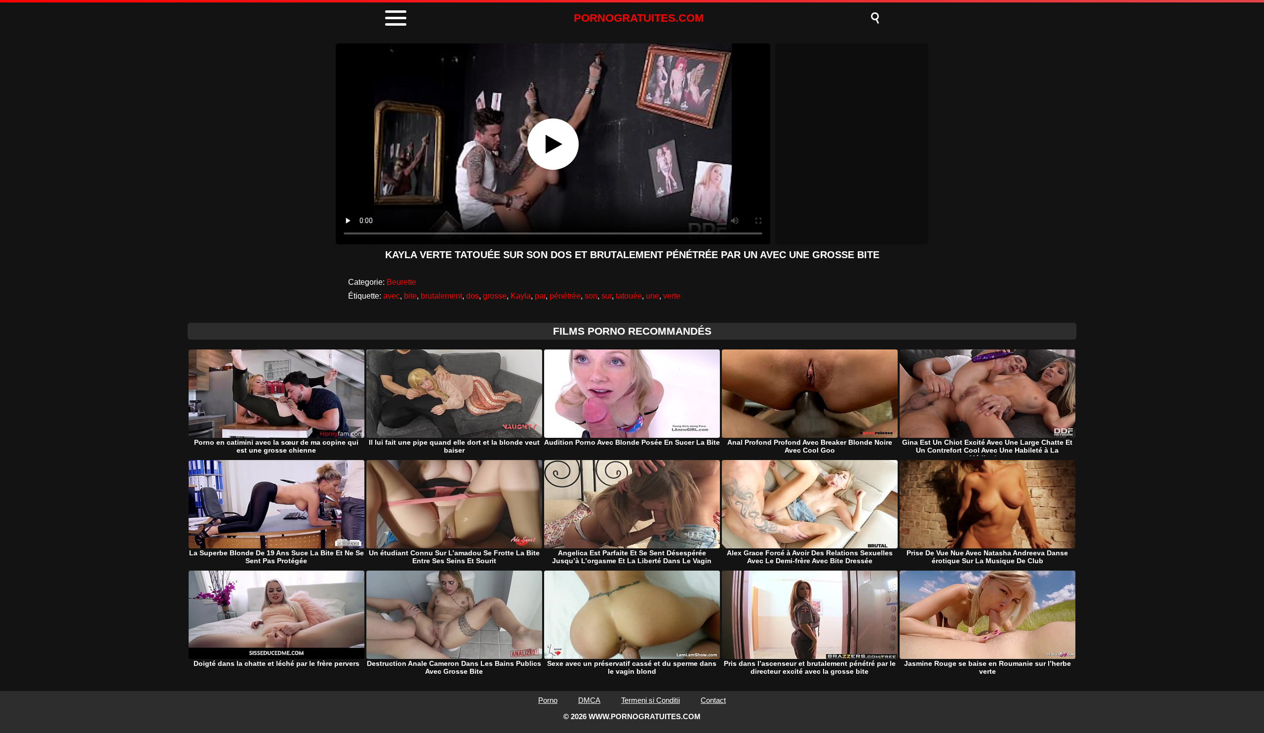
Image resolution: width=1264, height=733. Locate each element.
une (652, 296)
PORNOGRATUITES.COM (639, 18)
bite (410, 296)
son (591, 296)
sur (606, 296)
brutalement (441, 296)
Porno (547, 700)
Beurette (401, 282)
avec (391, 296)
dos (472, 296)
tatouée (629, 296)
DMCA (589, 700)
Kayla (521, 296)
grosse (495, 296)
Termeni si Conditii (650, 700)
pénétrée (565, 296)
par (540, 296)
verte (671, 296)
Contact (713, 700)
